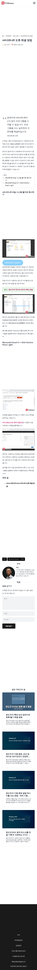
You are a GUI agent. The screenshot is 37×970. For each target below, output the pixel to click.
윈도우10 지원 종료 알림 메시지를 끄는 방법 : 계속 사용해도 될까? (18, 795)
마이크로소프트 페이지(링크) (12, 422)
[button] (34, 3)
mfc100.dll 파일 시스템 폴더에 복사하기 (18, 179)
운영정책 (18, 945)
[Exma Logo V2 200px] (8, 2)
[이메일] (9, 573)
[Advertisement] (18, 94)
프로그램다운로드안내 (18, 951)
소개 (18, 935)
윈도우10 (15, 36)
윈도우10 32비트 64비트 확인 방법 (21, 289)
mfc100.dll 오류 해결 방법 (28, 36)
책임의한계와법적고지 (18, 961)
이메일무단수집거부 (18, 956)
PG (17, 567)
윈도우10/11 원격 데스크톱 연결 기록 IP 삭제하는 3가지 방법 (18, 834)
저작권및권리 (18, 940)
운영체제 (8, 36)
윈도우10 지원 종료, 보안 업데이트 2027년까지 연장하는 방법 (18, 756)
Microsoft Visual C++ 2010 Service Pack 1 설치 (17, 184)
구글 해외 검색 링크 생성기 (18, 966)
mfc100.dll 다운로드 (13, 263)
